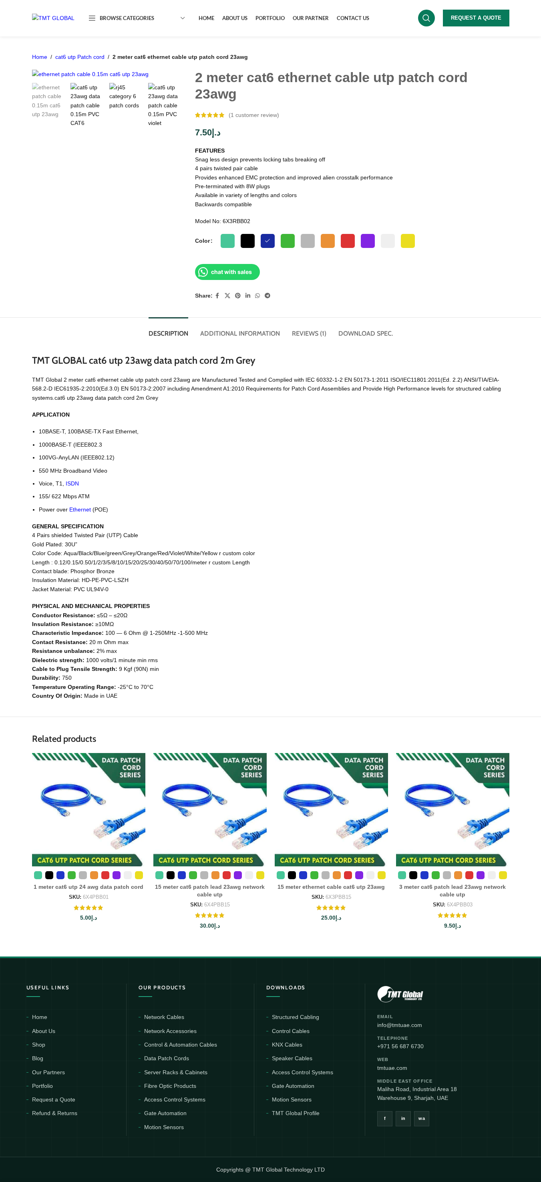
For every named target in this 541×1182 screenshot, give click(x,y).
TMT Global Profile (296, 1113)
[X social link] (227, 295)
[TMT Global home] (418, 993)
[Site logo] (53, 17)
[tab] (168, 329)
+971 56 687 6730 (400, 1046)
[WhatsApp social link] (257, 295)
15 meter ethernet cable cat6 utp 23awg (331, 887)
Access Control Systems (174, 1099)
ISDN (72, 483)
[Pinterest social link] (238, 295)
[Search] (426, 18)
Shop (38, 1044)
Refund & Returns (54, 1113)
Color (202, 241)
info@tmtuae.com (399, 1025)
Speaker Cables (292, 1058)
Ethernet (80, 509)
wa (421, 1118)
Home (39, 57)
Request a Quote (53, 1099)
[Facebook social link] (217, 295)
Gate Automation (165, 1113)
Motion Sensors (164, 1127)
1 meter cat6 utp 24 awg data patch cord (88, 887)
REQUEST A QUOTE (476, 18)
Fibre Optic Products (170, 1086)
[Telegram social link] (267, 295)
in (403, 1118)
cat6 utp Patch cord (80, 57)
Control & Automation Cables (180, 1044)
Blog (37, 1058)
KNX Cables (287, 1044)
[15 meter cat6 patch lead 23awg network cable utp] (210, 809)
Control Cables (291, 1031)
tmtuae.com (392, 1068)
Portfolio (42, 1086)
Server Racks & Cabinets (175, 1072)
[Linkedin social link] (248, 295)
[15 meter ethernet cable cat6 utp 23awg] (331, 809)
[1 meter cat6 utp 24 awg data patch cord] (88, 809)
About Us (43, 1031)
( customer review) (254, 115)
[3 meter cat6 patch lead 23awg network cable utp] (452, 809)
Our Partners (48, 1072)
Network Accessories (170, 1031)
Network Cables (164, 1017)
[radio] (228, 241)
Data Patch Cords (166, 1058)
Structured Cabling (295, 1017)
